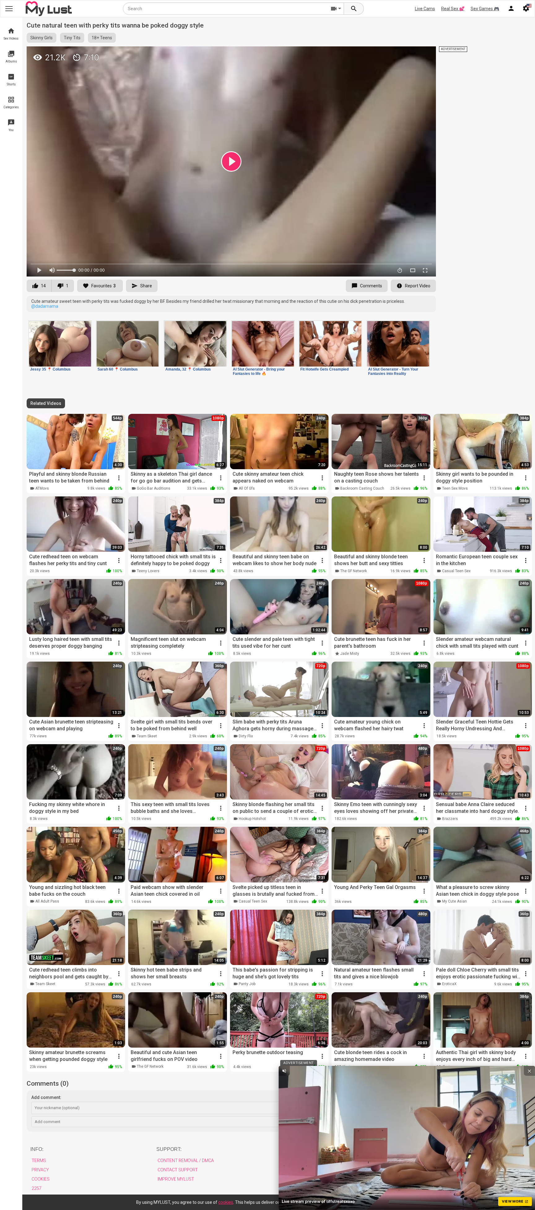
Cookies (41, 1179)
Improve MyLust (176, 1179)
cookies (225, 1202)
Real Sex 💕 (452, 8)
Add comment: (46, 1097)
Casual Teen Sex (456, 571)
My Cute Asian (454, 901)
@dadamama (44, 306)
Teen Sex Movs (455, 488)
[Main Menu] (9, 8)
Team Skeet (147, 736)
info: (36, 1149)
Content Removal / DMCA (186, 1160)
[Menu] (511, 8)
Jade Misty (349, 653)
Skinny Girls (41, 37)
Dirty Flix (246, 736)
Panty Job (247, 984)
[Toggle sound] (284, 1071)
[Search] (354, 8)
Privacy (40, 1169)
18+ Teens (102, 37)
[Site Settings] (526, 8)
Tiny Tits (72, 37)
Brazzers (450, 819)
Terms (39, 1160)
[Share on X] (424, 53)
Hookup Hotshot (252, 819)
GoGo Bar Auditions (153, 488)
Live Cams (425, 8)
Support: (168, 1149)
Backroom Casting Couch (362, 488)
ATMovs (42, 488)
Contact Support (178, 1169)
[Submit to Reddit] (411, 53)
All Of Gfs (247, 488)
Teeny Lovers (148, 571)
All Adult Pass (47, 901)
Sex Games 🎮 (485, 8)
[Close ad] (529, 1071)
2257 (36, 1188)
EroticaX (449, 984)
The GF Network (353, 571)
